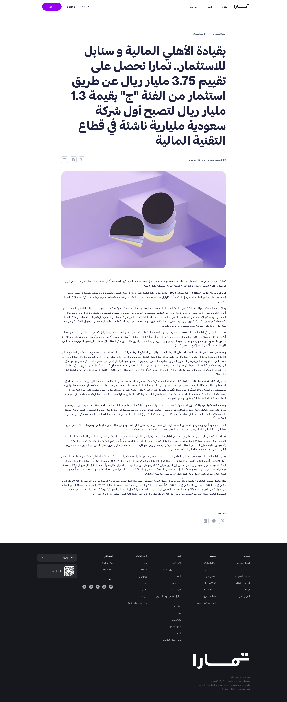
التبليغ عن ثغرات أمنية (206, 603)
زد (146, 583)
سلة (145, 563)
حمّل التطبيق (210, 563)
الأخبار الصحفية (243, 563)
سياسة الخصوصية (242, 576)
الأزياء (179, 613)
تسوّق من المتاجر (209, 583)
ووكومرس (143, 576)
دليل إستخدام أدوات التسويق (168, 596)
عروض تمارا (211, 576)
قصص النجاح (175, 583)
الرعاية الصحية (175, 626)
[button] (226, 6)
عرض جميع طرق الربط (137, 603)
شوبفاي (144, 569)
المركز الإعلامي (244, 596)
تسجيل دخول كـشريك (171, 569)
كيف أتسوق (210, 569)
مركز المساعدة (88, 6)
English (71, 6)
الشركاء (178, 576)
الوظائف (246, 589)
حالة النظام (108, 569)
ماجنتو (144, 589)
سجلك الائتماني (209, 589)
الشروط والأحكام (243, 583)
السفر (179, 633)
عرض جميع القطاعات (172, 640)
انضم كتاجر (176, 563)
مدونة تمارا (245, 569)
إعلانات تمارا (176, 589)
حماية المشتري (210, 596)
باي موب (143, 596)
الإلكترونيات (176, 620)
